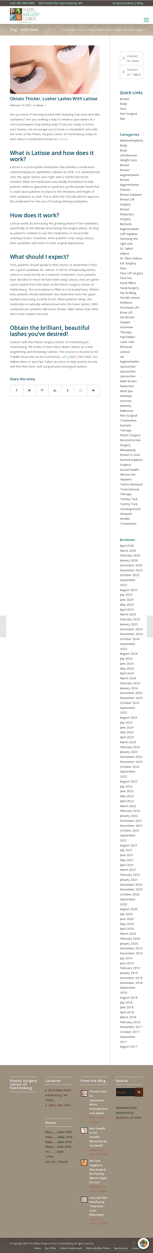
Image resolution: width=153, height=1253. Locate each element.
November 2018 (131, 983)
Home (81, 29)
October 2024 (129, 639)
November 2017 (131, 1027)
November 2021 (131, 826)
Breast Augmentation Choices (129, 185)
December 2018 (131, 978)
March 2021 (128, 870)
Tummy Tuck (128, 499)
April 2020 (127, 929)
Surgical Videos (123, 3)
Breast (124, 99)
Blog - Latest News (24, 29)
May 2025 (127, 604)
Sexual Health (129, 470)
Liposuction (127, 366)
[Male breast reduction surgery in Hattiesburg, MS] (150, 626)
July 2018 (126, 1002)
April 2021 (127, 865)
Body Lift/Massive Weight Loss (128, 155)
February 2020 (130, 938)
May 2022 (127, 796)
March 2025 (128, 614)
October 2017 (129, 1032)
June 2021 (127, 855)
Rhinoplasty (128, 450)
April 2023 (127, 737)
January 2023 (129, 752)
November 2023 (131, 698)
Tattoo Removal (131, 484)
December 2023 (131, 693)
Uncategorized (130, 509)
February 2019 (130, 968)
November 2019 (131, 953)
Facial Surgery (129, 288)
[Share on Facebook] (16, 390)
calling (65, 357)
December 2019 (131, 948)
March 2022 (128, 806)
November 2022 (131, 762)
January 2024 (129, 688)
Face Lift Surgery (131, 273)
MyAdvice (122, 1117)
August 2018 (128, 997)
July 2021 (126, 850)
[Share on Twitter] (29, 390)
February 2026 (130, 555)
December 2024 (131, 629)
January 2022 (129, 816)
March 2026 (128, 550)
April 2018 (127, 1012)
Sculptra (125, 465)
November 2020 (131, 889)
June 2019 (127, 963)
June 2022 (127, 791)
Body (123, 104)
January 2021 (129, 880)
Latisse (90, 29)
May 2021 (127, 860)
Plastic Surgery (130, 435)
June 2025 (127, 599)
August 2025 (128, 590)
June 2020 (127, 919)
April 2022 (127, 801)
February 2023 (130, 747)
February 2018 (130, 1022)
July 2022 (126, 786)
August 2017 (128, 1046)
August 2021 (128, 845)
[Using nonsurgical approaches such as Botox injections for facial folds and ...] (3, 626)
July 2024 (126, 658)
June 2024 (127, 663)
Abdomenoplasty (131, 140)
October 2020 (129, 894)
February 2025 (130, 619)
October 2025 (129, 575)
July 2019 (126, 958)
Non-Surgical (128, 113)
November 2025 (131, 570)
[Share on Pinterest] (42, 390)
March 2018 (128, 1017)
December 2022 (131, 757)
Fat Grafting (128, 293)
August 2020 (128, 909)
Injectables (127, 337)
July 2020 (126, 914)
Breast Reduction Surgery (127, 214)
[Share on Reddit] (80, 390)
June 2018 (127, 1007)
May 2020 (127, 924)
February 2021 (130, 875)
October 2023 (129, 703)
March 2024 (128, 678)
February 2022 (130, 811)
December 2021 (131, 821)
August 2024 (128, 653)
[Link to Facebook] (134, 1243)
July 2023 (126, 722)
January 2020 (129, 943)
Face (123, 109)
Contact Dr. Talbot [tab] (134, 71)
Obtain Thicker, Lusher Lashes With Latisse (53, 98)
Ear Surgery (128, 263)
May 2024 (127, 668)
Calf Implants (129, 234)
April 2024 (127, 673)
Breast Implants (131, 194)
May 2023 (127, 732)
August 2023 (128, 717)
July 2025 (126, 595)
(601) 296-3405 (60, 1105)
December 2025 (131, 565)
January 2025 (129, 624)
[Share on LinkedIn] (55, 390)
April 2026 (127, 546)
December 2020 (131, 884)
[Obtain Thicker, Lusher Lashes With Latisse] (55, 69)
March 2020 (128, 933)
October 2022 (129, 767)
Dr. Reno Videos (131, 258)
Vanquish (126, 514)
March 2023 (128, 742)
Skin (122, 118)
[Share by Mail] (93, 390)
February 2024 (130, 683)
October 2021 (129, 830)
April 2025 (127, 609)
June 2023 (127, 727)
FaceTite (126, 278)
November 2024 (131, 634)
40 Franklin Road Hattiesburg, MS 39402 (58, 1095)
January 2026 (129, 560)
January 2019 (129, 973)
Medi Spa (126, 391)
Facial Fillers (128, 283)
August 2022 (128, 781)
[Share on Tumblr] (68, 390)
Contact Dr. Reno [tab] (133, 58)
